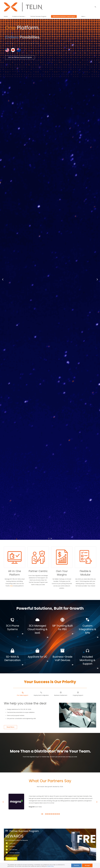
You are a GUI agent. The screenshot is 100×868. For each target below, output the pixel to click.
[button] (95, 7)
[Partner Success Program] (6, 830)
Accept (87, 865)
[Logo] (23, 7)
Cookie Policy (50, 866)
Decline (76, 865)
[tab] (22, 694)
